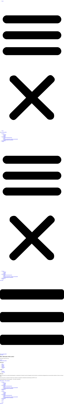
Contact (3, 141)
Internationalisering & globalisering (8, 277)
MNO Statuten (2, 380)
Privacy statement (7, 380)
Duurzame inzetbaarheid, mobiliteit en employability (10, 276)
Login (2, 130)
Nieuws (4, 273)
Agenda (4, 135)
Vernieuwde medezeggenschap (7, 137)
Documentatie (4, 140)
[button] (32, 66)
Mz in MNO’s (4, 136)
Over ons (3, 133)
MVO (4, 138)
